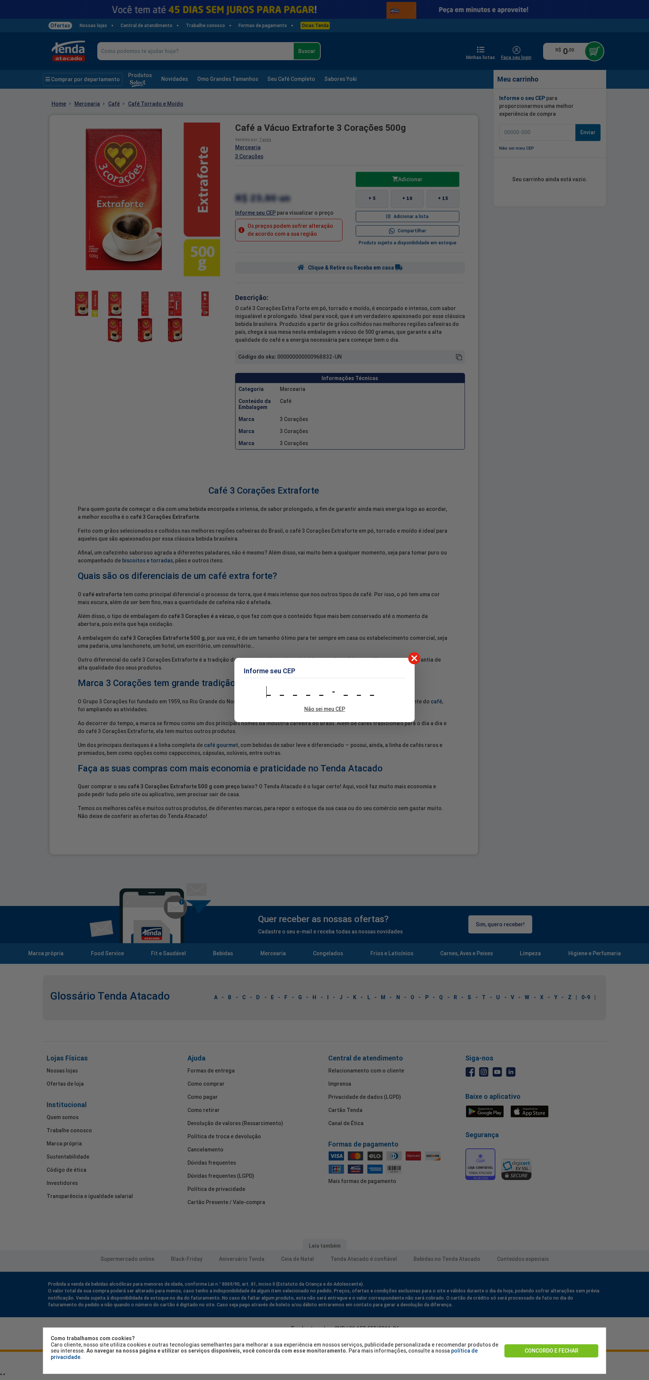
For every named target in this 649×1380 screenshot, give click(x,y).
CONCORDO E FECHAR (551, 1350)
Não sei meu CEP (324, 709)
